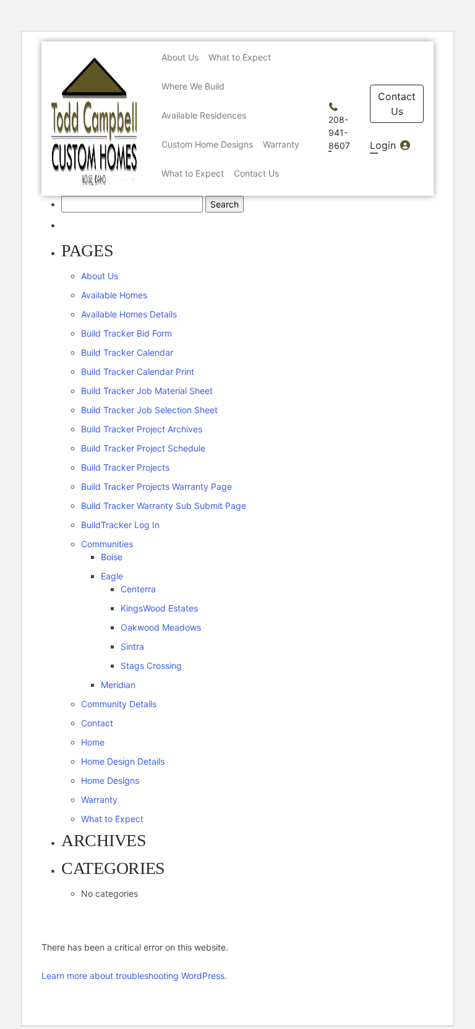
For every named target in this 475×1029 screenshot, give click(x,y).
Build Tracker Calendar (127, 352)
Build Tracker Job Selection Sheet (149, 410)
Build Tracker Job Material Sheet (147, 390)
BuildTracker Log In (120, 524)
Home (93, 742)
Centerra (138, 589)
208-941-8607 (339, 132)
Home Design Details (123, 761)
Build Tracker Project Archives (141, 429)
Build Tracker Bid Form (126, 333)
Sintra (132, 646)
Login (384, 145)
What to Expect (112, 818)
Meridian (118, 684)
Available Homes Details (129, 314)
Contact (97, 723)
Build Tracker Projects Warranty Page (156, 486)
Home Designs (110, 780)
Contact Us (397, 103)
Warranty (99, 799)
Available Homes (114, 295)
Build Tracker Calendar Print (137, 371)
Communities (107, 544)
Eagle (112, 576)
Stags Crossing (151, 665)
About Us (99, 276)
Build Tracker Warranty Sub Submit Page (163, 505)
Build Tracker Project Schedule (143, 448)
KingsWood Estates (159, 608)
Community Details (118, 704)
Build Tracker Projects (125, 467)
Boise (111, 557)
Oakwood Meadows (161, 627)
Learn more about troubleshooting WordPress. (134, 975)
